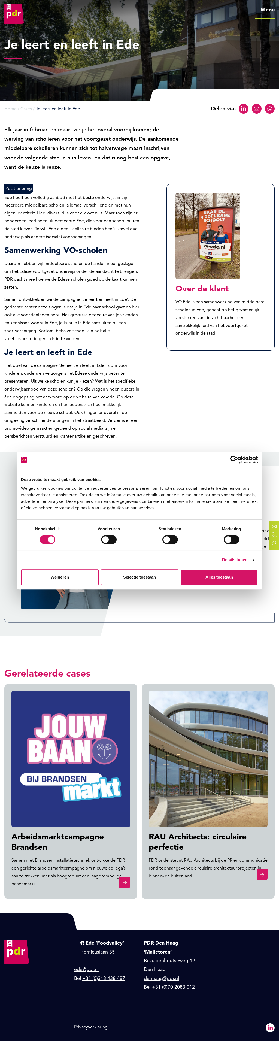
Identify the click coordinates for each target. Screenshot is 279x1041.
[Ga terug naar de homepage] (14, 9)
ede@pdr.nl (86, 969)
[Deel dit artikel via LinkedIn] (243, 109)
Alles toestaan (219, 577)
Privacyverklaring (91, 1027)
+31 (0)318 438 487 (103, 978)
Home (10, 109)
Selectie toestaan (139, 577)
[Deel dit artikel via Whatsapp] (270, 109)
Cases (26, 109)
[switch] (109, 539)
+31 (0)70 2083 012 (173, 987)
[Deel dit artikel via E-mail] (257, 109)
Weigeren (60, 577)
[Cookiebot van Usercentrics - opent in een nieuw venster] (234, 460)
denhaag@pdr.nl (161, 978)
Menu (267, 9)
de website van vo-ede (92, 397)
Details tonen (234, 559)
